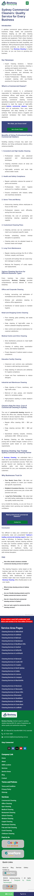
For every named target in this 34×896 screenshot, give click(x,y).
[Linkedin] (24, 748)
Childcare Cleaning (8, 833)
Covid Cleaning (7, 830)
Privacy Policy (6, 789)
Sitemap (4, 792)
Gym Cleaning (6, 806)
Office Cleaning (7, 803)
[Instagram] (9, 748)
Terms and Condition (8, 786)
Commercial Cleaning (9, 800)
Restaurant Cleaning (8, 812)
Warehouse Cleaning (8, 824)
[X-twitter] (17, 748)
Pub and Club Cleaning (9, 827)
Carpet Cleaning (7, 821)
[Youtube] (20, 748)
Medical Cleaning (7, 809)
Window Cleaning (7, 818)
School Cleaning (7, 815)
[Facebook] (13, 748)
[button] (25, 3)
